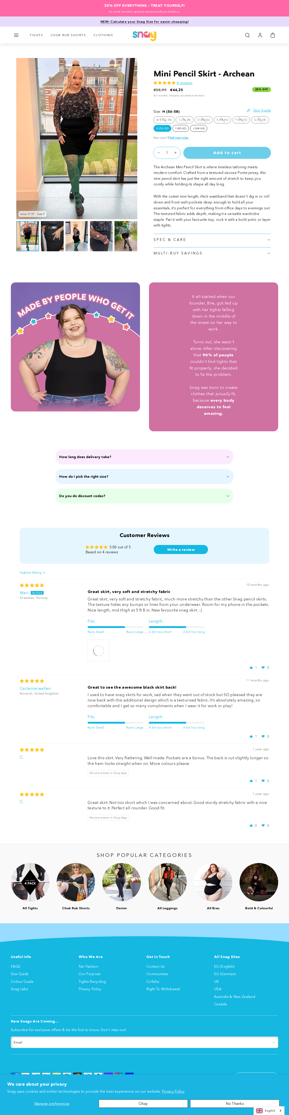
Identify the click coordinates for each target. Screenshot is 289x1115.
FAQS (15, 966)
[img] (32, 585)
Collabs (152, 981)
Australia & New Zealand (234, 996)
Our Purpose (90, 974)
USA (217, 989)
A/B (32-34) (165, 120)
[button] (16, 35)
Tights (36, 35)
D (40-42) (205, 120)
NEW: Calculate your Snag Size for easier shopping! (144, 22)
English (270, 1110)
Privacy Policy (173, 1091)
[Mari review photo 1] (98, 650)
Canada (220, 1004)
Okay (143, 1103)
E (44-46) (224, 120)
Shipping (174, 95)
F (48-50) (242, 120)
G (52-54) (261, 120)
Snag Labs (19, 989)
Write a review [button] (181, 549)
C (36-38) (186, 120)
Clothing (103, 35)
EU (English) (224, 966)
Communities (157, 974)
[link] (260, 35)
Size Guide (19, 974)
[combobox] (269, 1110)
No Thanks (235, 1103)
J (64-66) (198, 128)
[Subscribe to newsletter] (273, 1042)
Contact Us (155, 966)
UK (216, 981)
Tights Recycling (92, 981)
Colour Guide (22, 981)
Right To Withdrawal (163, 989)
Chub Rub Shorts (68, 35)
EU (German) (225, 974)
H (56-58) (162, 128)
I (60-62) (180, 128)
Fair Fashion (88, 966)
